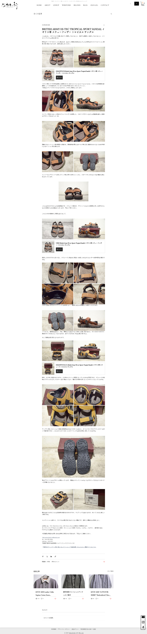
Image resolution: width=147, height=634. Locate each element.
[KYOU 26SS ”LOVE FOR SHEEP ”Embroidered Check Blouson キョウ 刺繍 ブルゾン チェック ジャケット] (101, 581)
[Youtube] (143, 617)
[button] (142, 4)
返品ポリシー (75, 629)
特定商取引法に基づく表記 (88, 629)
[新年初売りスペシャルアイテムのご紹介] (73, 581)
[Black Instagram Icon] (143, 622)
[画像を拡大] (57, 57)
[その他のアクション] (104, 25)
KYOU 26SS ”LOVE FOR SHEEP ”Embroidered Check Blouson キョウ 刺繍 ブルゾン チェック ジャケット (101, 594)
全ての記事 (38, 14)
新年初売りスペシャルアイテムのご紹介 (73, 593)
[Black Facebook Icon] (143, 627)
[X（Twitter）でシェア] (47, 556)
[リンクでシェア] (55, 556)
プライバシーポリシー (64, 629)
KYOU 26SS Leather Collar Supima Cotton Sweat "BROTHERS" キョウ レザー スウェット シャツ (45, 594)
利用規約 (53, 629)
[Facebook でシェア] (43, 556)
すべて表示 (110, 571)
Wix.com (81, 633)
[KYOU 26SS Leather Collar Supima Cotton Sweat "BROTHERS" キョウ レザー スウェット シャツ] (46, 581)
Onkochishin (72, 633)
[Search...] (136, 4)
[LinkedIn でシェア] (51, 556)
